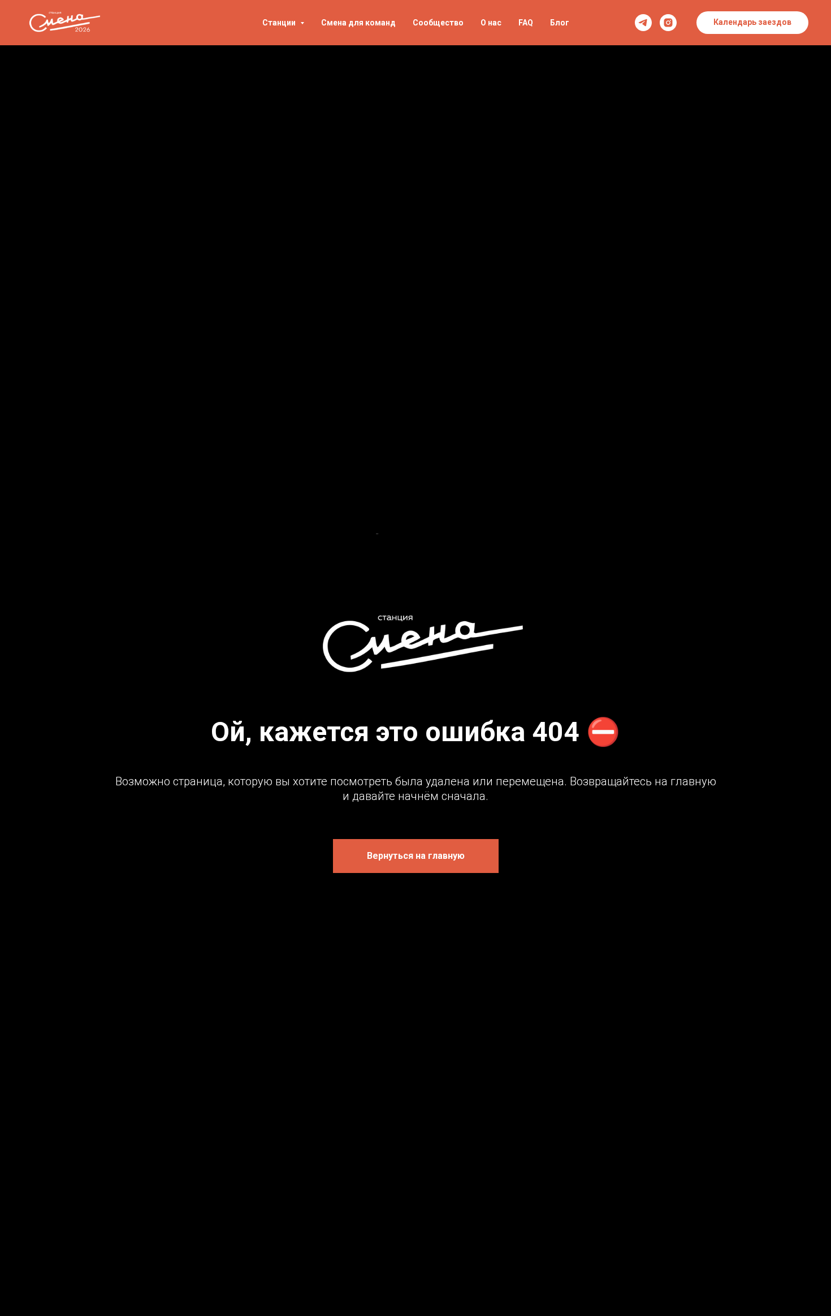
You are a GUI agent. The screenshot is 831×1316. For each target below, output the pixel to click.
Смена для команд (358, 22)
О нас (491, 22)
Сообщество (438, 22)
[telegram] (643, 22)
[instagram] (668, 22)
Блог (559, 22)
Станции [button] (279, 22)
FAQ (525, 22)
